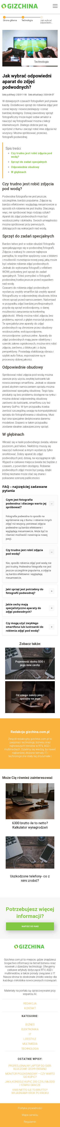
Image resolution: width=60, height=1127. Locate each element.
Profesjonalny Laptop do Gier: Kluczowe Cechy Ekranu (30, 1067)
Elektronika (30, 1029)
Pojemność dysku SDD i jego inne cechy (30, 663)
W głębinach (18, 172)
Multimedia (30, 1043)
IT (30, 1034)
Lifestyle (30, 1039)
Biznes (30, 1024)
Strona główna (10, 20)
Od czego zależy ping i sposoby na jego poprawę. (30, 697)
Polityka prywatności (30, 1108)
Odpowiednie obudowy (25, 167)
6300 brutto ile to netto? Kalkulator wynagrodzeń (30, 825)
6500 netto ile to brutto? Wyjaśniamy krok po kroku (30, 1091)
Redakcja (30, 1003)
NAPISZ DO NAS (30, 926)
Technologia (27, 20)
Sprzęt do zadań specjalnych (29, 162)
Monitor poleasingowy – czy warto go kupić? (30, 1075)
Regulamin (30, 1121)
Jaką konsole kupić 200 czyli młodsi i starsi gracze (30, 1083)
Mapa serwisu (30, 1115)
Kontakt (30, 1008)
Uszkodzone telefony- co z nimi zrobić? (30, 878)
